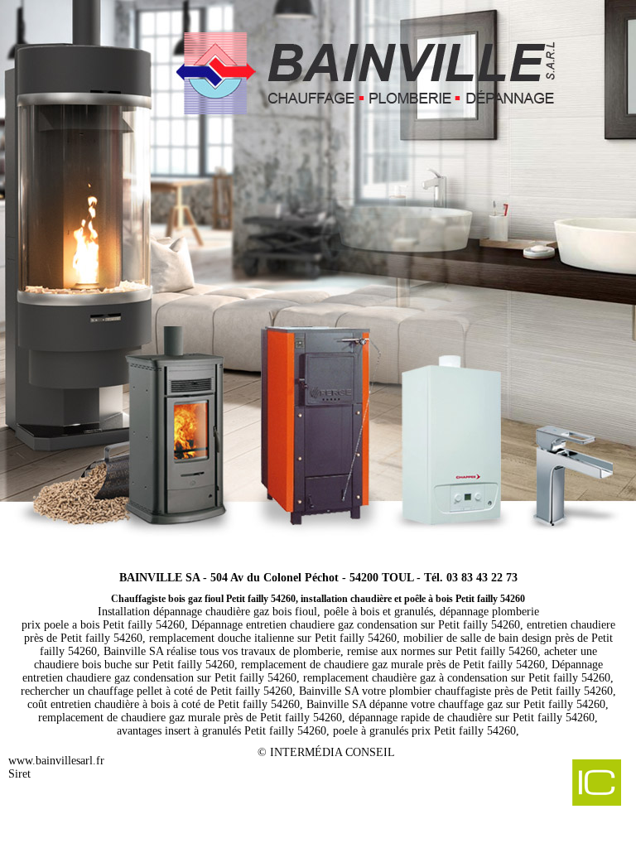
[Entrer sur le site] (318, 277)
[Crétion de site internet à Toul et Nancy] (558, 784)
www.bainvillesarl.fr (56, 760)
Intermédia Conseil (332, 752)
